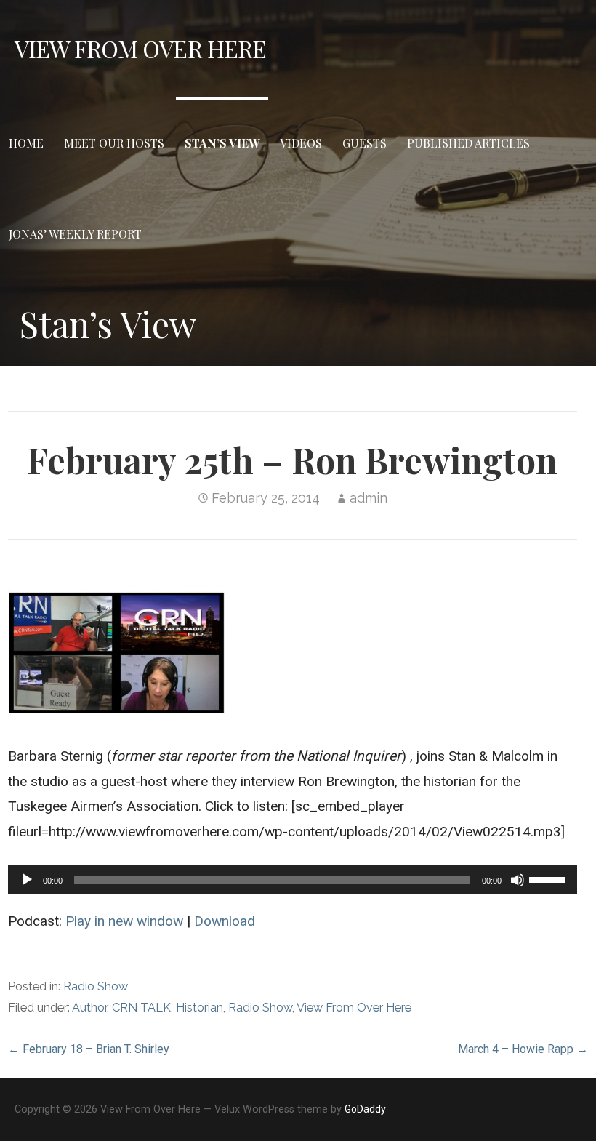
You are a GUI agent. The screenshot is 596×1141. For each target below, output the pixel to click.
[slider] (549, 878)
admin (368, 497)
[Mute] (517, 880)
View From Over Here (140, 48)
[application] (292, 879)
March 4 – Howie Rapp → (523, 1049)
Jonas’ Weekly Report (75, 233)
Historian (199, 1007)
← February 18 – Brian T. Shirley (88, 1049)
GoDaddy (365, 1109)
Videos (301, 143)
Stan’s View (222, 143)
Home (26, 143)
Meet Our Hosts (114, 143)
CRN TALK (141, 1007)
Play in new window (124, 921)
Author (89, 1007)
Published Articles (468, 143)
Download (224, 921)
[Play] (27, 880)
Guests (364, 143)
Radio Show (95, 986)
